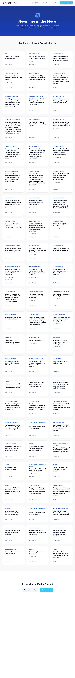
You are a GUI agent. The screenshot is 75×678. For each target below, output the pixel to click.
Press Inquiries (46, 590)
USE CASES (45, 3)
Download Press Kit (30, 590)
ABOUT (54, 3)
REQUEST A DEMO (66, 3)
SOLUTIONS (35, 3)
